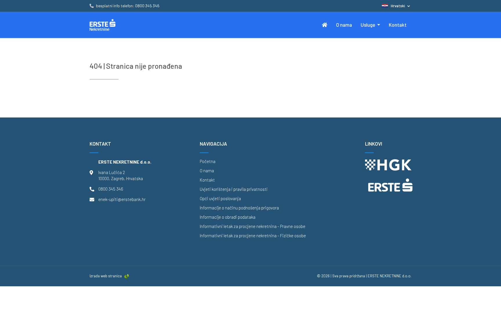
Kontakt (397, 25)
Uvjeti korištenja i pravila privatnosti (234, 189)
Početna (207, 161)
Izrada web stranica (106, 276)
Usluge (368, 25)
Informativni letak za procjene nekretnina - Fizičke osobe (253, 235)
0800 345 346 (110, 188)
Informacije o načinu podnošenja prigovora (239, 207)
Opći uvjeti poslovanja (220, 198)
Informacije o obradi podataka (227, 217)
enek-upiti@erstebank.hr (122, 199)
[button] (396, 5)
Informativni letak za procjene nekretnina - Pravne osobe (252, 226)
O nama (344, 25)
